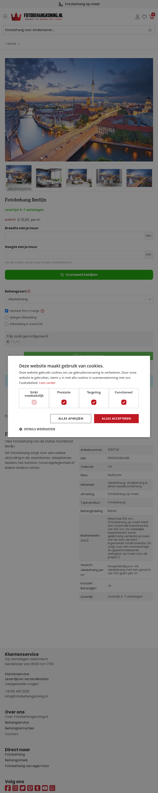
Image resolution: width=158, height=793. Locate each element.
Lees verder (47, 383)
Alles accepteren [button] (116, 418)
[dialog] (79, 396)
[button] (37, 429)
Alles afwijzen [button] (70, 418)
